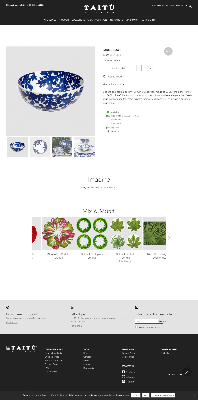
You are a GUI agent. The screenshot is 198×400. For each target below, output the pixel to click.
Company (87, 357)
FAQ (47, 368)
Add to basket (118, 68)
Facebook (130, 372)
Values (86, 360)
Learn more (77, 326)
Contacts (165, 353)
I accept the (149, 328)
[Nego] (194, 395)
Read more (109, 102)
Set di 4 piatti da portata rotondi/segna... (115, 258)
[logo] (99, 5)
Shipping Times (52, 357)
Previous (8, 91)
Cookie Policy (128, 357)
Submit (160, 321)
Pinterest (130, 381)
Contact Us (11, 322)
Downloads (88, 368)
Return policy (116, 124)
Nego (146, 395)
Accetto (135, 395)
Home (86, 353)
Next (93, 91)
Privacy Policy (154, 328)
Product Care (51, 364)
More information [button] (112, 84)
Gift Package (51, 371)
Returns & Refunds (53, 360)
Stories (86, 364)
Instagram (130, 377)
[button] (28, 238)
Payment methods (53, 353)
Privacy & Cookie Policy (163, 395)
